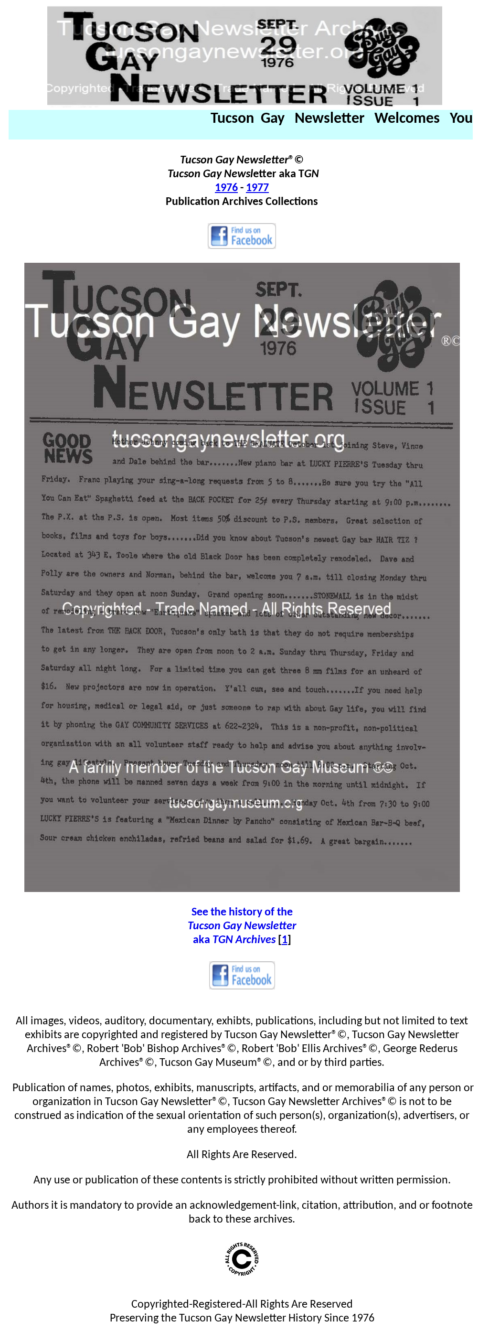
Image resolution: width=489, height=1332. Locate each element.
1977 (257, 188)
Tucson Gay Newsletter (242, 926)
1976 (226, 188)
